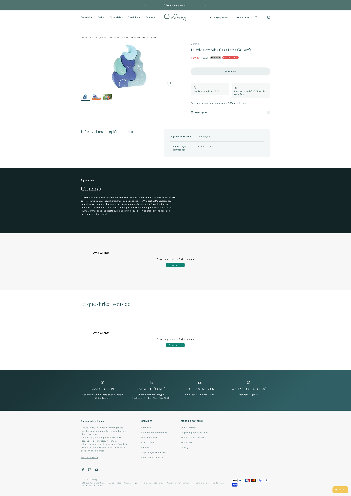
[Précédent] (145, 5)
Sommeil (85, 17)
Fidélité (145, 447)
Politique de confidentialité (93, 483)
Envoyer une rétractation (154, 432)
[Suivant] (205, 5)
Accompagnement (219, 17)
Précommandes (149, 437)
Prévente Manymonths (175, 5)
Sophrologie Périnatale (153, 452)
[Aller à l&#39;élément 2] (96, 97)
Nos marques (242, 17)
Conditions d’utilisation (91, 486)
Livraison (146, 427)
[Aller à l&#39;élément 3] (107, 97)
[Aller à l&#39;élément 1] (85, 97)
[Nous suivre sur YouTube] (97, 470)
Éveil (100, 17)
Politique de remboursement (180, 483)
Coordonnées (115, 483)
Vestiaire (133, 17)
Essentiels (115, 17)
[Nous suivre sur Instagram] (90, 470)
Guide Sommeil (188, 427)
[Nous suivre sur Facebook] (83, 470)
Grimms (195, 43)
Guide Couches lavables (193, 437)
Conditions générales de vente (210, 483)
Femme (149, 17)
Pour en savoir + (89, 457)
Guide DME (186, 442)
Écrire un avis (175, 265)
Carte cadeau (148, 442)
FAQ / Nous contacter (152, 457)
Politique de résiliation (153, 483)
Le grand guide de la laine (194, 432)
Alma (155, 398)
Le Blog (185, 447)
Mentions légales (132, 483)
